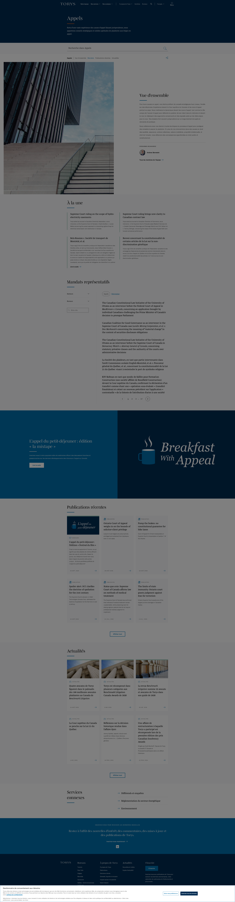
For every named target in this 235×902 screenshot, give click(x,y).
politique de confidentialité (14, 894)
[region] (117, 893)
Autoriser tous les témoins (189, 893)
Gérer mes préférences (171, 893)
